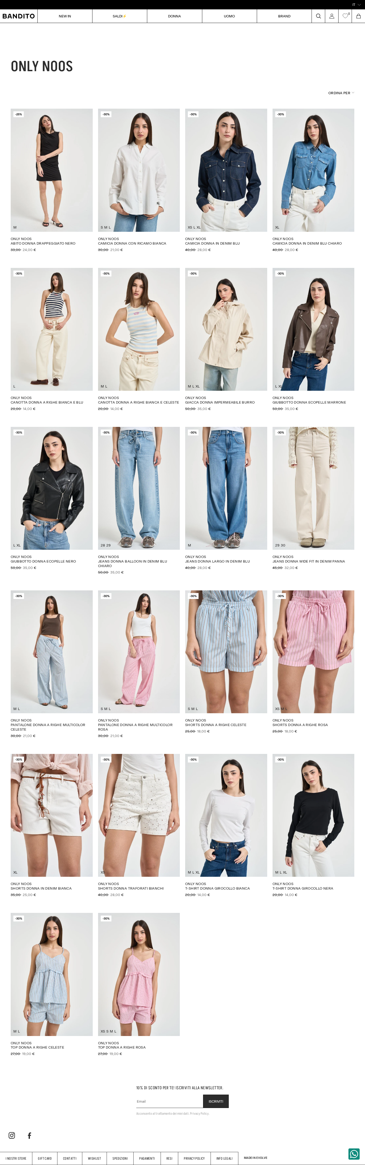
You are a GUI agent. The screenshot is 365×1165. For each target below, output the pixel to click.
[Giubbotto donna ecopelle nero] (52, 498)
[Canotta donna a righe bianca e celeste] (139, 339)
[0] (345, 16)
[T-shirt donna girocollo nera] (314, 825)
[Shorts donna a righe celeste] (226, 661)
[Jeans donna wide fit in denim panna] (314, 498)
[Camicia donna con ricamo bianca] (139, 180)
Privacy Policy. (199, 1113)
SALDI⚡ (120, 16)
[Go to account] (331, 16)
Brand (284, 16)
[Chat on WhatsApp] (354, 1154)
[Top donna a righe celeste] (52, 984)
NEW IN (65, 16)
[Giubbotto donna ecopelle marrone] (314, 339)
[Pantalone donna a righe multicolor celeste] (52, 664)
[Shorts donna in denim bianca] (52, 825)
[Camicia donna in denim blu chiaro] (314, 180)
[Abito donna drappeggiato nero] (52, 180)
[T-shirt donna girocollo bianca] (226, 825)
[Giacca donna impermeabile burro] (226, 339)
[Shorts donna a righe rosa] (314, 661)
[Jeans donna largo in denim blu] (226, 498)
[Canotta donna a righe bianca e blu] (52, 339)
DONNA (174, 16)
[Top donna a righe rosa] (139, 984)
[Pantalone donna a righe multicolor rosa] (139, 664)
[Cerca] (318, 16)
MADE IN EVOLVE (255, 1158)
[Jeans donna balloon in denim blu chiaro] (139, 500)
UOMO (229, 16)
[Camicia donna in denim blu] (226, 180)
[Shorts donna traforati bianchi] (139, 825)
